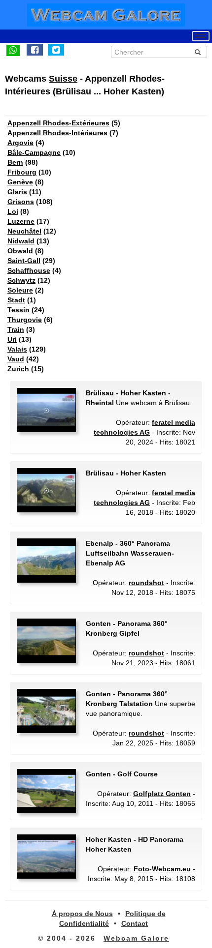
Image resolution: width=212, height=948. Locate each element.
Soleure (20, 290)
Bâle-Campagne (34, 152)
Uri (12, 339)
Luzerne (21, 221)
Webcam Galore (136, 938)
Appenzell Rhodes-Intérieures (57, 133)
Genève (20, 182)
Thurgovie (24, 320)
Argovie (20, 143)
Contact (134, 923)
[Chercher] (198, 52)
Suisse (63, 79)
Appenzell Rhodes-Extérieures (58, 123)
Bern (15, 162)
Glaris (17, 192)
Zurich (18, 369)
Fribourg (21, 172)
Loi (12, 211)
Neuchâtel (24, 231)
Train (15, 329)
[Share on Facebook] (34, 49)
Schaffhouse (28, 270)
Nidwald (21, 241)
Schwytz (21, 280)
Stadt (16, 300)
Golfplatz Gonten (162, 794)
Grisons (20, 202)
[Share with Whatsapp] (13, 49)
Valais (17, 349)
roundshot (146, 583)
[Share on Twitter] (56, 49)
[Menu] (201, 36)
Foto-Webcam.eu (162, 869)
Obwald (20, 251)
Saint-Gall (23, 261)
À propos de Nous (82, 914)
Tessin (18, 310)
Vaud (15, 359)
